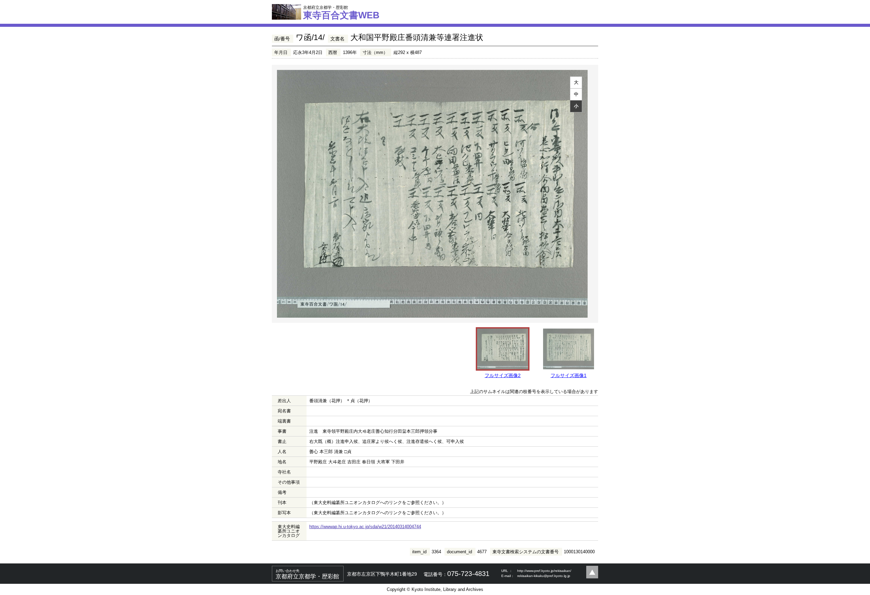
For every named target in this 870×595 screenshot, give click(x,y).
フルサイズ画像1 (569, 375)
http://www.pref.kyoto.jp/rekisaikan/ (544, 571)
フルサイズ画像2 (503, 375)
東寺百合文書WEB (341, 12)
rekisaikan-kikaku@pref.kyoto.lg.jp (543, 576)
